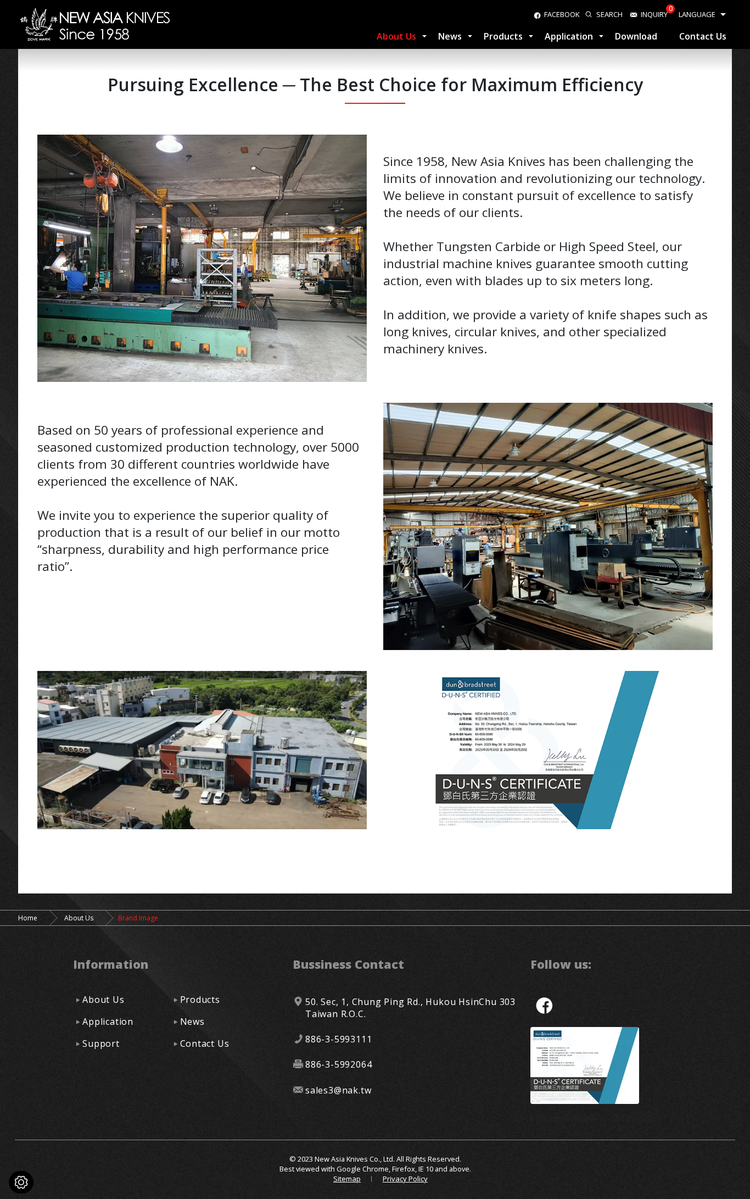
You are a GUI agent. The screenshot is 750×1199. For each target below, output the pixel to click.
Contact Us (702, 36)
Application (569, 36)
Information (110, 964)
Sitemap (347, 1179)
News (450, 36)
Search (609, 14)
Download (636, 36)
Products (503, 36)
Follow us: (560, 964)
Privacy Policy (405, 1179)
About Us (396, 36)
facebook (562, 14)
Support (101, 1043)
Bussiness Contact (348, 964)
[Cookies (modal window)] (21, 1182)
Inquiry (654, 14)
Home (27, 918)
